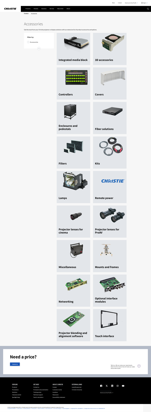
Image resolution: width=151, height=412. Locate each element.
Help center (60, 8)
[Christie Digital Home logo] (10, 9)
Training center (37, 392)
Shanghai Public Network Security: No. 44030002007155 (94, 408)
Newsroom (56, 394)
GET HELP (36, 384)
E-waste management (65, 408)
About (68, 8)
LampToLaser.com (76, 387)
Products (28, 8)
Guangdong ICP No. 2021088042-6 (77, 408)
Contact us (15, 364)
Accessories (34, 13)
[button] (39, 48)
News (113, 2)
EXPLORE (15, 384)
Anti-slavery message (57, 408)
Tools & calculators (38, 397)
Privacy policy (34, 408)
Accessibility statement (59, 397)
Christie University (77, 389)
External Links (77, 384)
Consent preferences (26, 408)
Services (52, 8)
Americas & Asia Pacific (131, 3)
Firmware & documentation (40, 389)
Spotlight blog (16, 397)
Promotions (15, 389)
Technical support (38, 394)
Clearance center (16, 394)
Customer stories (57, 389)
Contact (120, 2)
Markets (36, 8)
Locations (55, 392)
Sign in (145, 3)
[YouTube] (123, 386)
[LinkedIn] (112, 386)
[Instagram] (118, 386)
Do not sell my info (49, 408)
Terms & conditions (41, 408)
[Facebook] (101, 386)
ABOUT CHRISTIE (58, 384)
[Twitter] (107, 386)
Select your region (106, 390)
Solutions (43, 8)
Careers (55, 387)
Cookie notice (19, 408)
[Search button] (148, 9)
